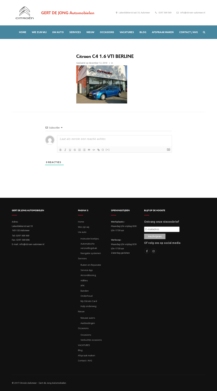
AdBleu (84, 280)
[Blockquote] (89, 150)
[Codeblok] (93, 150)
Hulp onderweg (88, 306)
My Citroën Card (89, 301)
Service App (87, 270)
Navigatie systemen (91, 253)
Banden (85, 290)
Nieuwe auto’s (88, 317)
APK (83, 285)
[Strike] (74, 150)
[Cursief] (65, 150)
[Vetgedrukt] (60, 150)
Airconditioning (88, 275)
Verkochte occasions (91, 339)
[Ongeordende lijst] (84, 150)
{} (103, 149)
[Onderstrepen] (70, 150)
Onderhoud (87, 295)
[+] (108, 149)
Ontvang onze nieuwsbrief (161, 221)
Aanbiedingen (88, 323)
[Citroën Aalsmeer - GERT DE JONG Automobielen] (24, 12)
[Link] (98, 150)
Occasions (86, 334)
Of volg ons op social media (162, 242)
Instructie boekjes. (90, 238)
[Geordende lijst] (79, 150)
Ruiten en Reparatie (91, 264)
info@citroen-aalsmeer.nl (192, 12)
